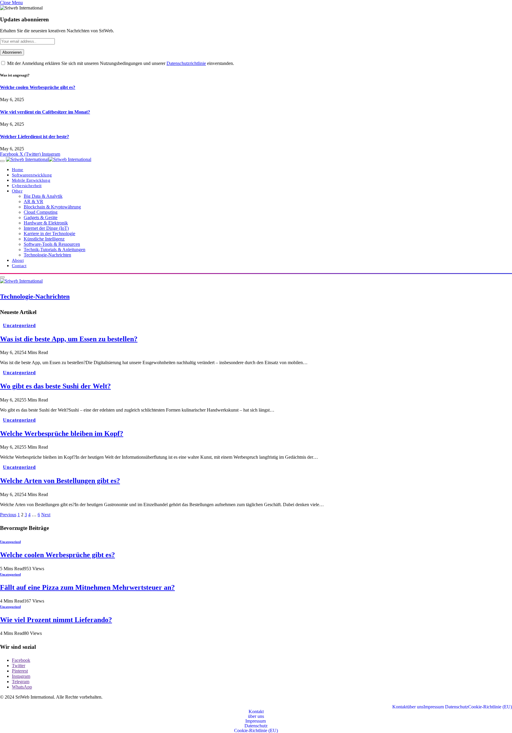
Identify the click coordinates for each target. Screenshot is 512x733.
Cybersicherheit (26, 185)
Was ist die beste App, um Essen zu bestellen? (68, 339)
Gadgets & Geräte (40, 217)
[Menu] (2, 161)
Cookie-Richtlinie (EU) (490, 707)
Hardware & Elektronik (46, 222)
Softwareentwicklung (32, 174)
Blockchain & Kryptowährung (52, 206)
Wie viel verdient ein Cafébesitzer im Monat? (45, 111)
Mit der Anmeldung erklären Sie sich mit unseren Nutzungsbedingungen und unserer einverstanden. (120, 63)
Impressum (434, 707)
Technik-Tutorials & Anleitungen (54, 249)
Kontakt (399, 707)
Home (17, 169)
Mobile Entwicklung (31, 180)
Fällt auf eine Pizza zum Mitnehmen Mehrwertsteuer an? (87, 587)
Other (17, 190)
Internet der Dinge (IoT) (46, 228)
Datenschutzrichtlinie (186, 63)
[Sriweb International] (48, 159)
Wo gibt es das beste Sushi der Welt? (55, 386)
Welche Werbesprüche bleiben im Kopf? (61, 433)
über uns (415, 707)
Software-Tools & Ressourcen (52, 244)
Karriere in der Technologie (49, 233)
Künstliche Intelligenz (44, 238)
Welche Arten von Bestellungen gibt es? (60, 481)
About (18, 260)
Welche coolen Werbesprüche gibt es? (37, 87)
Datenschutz (456, 707)
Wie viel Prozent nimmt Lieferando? (56, 620)
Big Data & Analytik (43, 196)
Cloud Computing (40, 212)
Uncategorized (19, 325)
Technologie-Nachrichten (47, 254)
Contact (19, 265)
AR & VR (33, 201)
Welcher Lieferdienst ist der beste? (34, 136)
